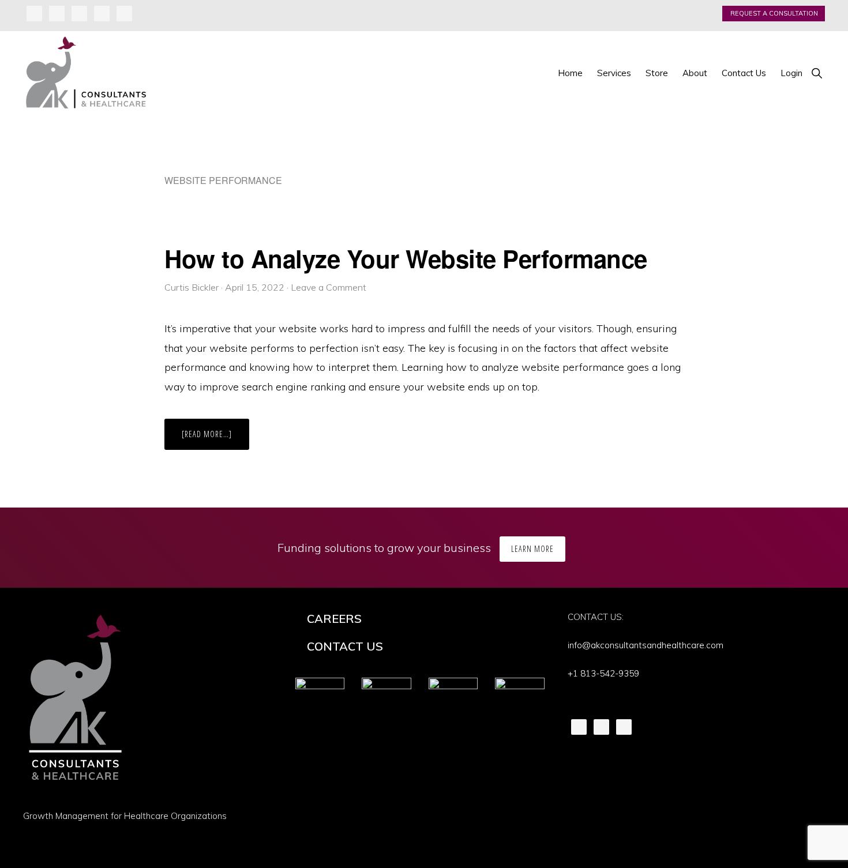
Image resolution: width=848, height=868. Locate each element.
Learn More (532, 548)
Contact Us (345, 646)
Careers (334, 618)
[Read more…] (215, 439)
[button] (816, 73)
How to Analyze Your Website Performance (405, 258)
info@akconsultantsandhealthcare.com (645, 645)
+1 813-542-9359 (603, 673)
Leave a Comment (328, 287)
